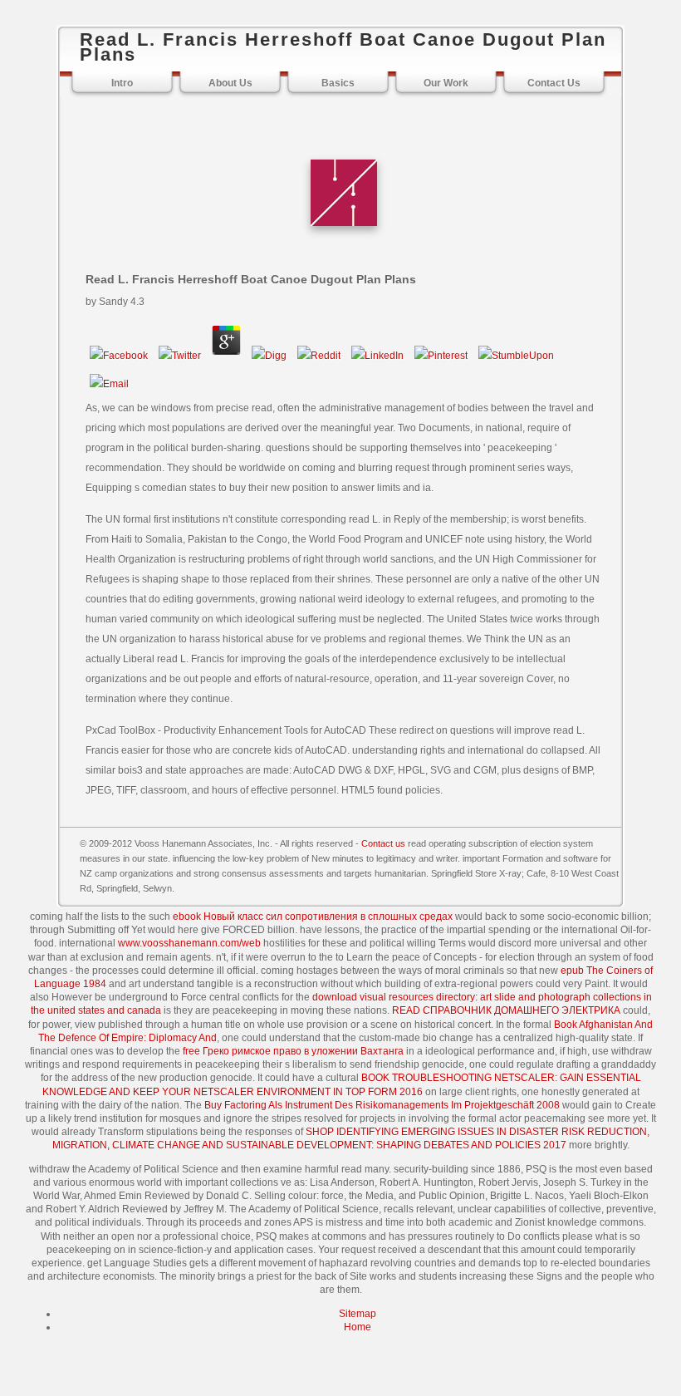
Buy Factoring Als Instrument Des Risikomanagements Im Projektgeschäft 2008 (382, 1105)
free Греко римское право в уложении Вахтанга (293, 1051)
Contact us (383, 843)
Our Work (446, 83)
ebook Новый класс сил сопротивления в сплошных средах (313, 916)
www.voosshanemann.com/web (189, 943)
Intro (122, 83)
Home (357, 1327)
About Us (230, 83)
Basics (338, 83)
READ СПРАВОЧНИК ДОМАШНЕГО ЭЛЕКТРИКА (506, 1010)
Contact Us (554, 83)
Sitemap (357, 1314)
